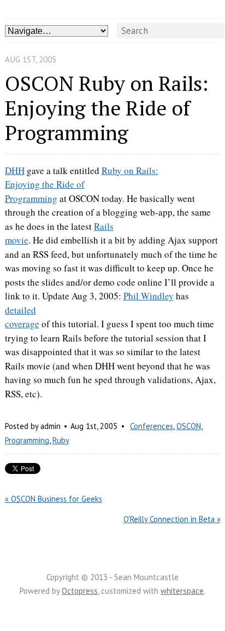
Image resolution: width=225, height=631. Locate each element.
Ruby (60, 440)
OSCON (188, 426)
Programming (27, 440)
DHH (15, 170)
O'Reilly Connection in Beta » (172, 519)
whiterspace (182, 591)
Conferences (151, 426)
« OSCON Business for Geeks (53, 499)
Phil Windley (148, 296)
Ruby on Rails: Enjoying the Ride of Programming (81, 184)
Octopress (80, 591)
